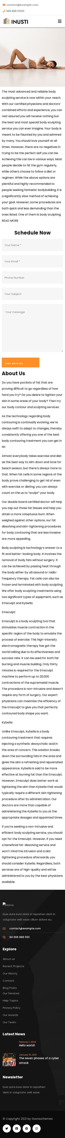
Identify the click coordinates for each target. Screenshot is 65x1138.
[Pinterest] (27, 1128)
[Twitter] (7, 1128)
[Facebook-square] (17, 1128)
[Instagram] (36, 1128)
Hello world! (27, 1045)
